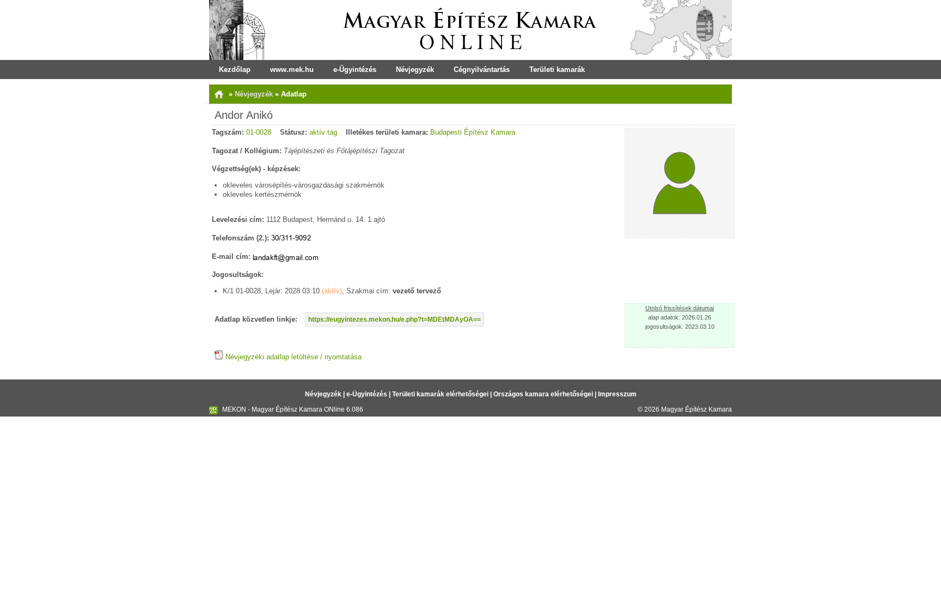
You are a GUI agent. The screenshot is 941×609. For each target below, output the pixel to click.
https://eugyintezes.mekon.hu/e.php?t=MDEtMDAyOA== (394, 319)
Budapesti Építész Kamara (472, 132)
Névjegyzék (415, 69)
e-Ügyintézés (354, 69)
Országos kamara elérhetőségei (543, 394)
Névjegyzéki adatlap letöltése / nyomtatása (292, 357)
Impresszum (617, 394)
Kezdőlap (234, 69)
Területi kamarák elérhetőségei (440, 394)
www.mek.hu (292, 69)
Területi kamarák (557, 69)
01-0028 (258, 132)
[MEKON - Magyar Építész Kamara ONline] (470, 30)
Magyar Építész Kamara (696, 409)
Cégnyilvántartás (482, 69)
